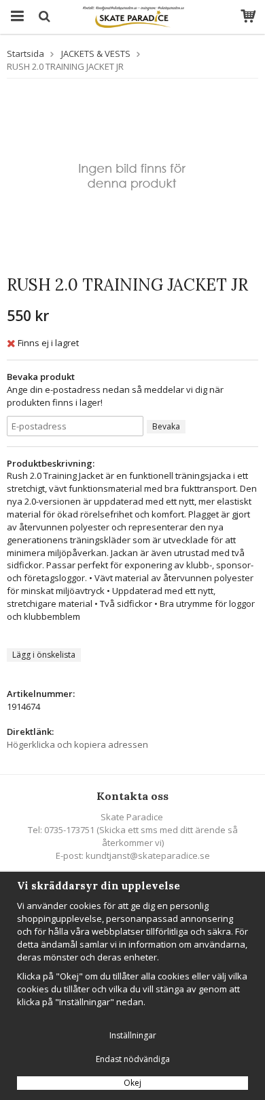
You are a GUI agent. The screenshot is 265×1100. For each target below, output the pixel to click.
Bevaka (166, 426)
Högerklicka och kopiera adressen (77, 744)
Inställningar (132, 1035)
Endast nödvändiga (133, 1059)
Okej (132, 1082)
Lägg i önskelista (43, 654)
